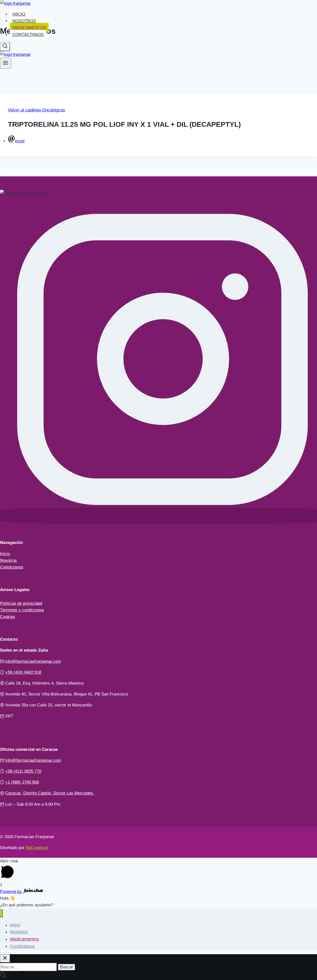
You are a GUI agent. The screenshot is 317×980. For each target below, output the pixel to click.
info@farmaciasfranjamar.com (33, 661)
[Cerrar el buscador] (5, 958)
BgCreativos (37, 847)
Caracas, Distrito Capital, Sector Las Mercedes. (49, 793)
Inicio (18, 14)
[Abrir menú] (5, 63)
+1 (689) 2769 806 (22, 782)
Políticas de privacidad (21, 603)
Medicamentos (29, 28)
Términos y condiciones (22, 610)
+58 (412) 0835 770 (23, 771)
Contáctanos (28, 34)
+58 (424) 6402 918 (23, 672)
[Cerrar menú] (1, 913)
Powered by (11, 891)
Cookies (7, 616)
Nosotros (24, 21)
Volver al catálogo (25, 110)
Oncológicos (53, 110)
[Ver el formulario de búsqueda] (5, 46)
